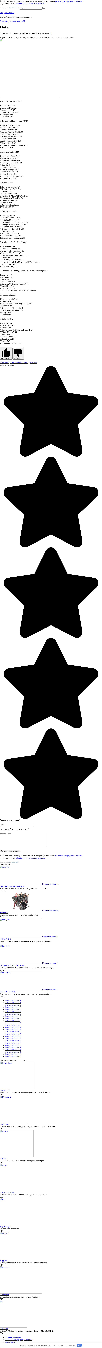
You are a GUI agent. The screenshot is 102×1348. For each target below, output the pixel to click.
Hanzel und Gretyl (7, 1192)
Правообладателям (13, 1337)
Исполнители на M (13, 1027)
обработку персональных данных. (30, 3)
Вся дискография (7, 13)
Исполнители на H (13, 1016)
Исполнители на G (13, 1014)
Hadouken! (4, 1295)
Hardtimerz (4, 1124)
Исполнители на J (12, 1021)
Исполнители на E (13, 1009)
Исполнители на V (13, 1047)
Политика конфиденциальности (18, 1340)
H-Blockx (4, 1329)
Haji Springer (5, 1226)
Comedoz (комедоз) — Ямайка (13, 886)
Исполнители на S (13, 1041)
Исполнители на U (13, 1045)
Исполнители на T (13, 1043)
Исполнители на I (12, 1018)
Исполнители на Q (13, 1036)
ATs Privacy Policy (13, 7)
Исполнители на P (13, 1034)
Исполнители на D (13, 1007)
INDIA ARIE (5, 939)
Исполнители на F (13, 1012)
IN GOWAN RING (8, 992)
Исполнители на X (13, 1052)
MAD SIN (4, 913)
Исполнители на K (13, 1023)
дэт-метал (33, 363)
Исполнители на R (13, 1038)
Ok (79, 1345)
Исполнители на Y (13, 1054)
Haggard (3, 1260)
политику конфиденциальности (68, 1)
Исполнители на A (13, 1000)
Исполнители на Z (13, 1056)
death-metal (14, 363)
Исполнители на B (13, 1003)
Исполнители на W (13, 1050)
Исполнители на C (13, 1005)
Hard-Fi (3, 1158)
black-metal (4, 363)
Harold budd (5, 1090)
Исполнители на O (13, 1032)
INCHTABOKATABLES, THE (13, 965)
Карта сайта (10, 1342)
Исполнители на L (13, 1025)
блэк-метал (23, 363)
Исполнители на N (13, 1029)
